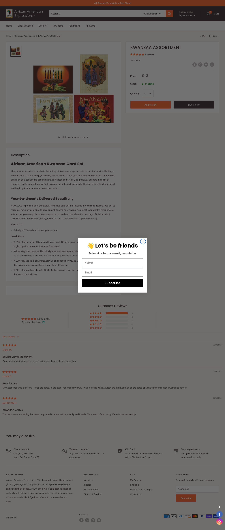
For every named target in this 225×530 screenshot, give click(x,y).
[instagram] (219, 521)
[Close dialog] (143, 241)
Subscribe (112, 283)
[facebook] (219, 514)
